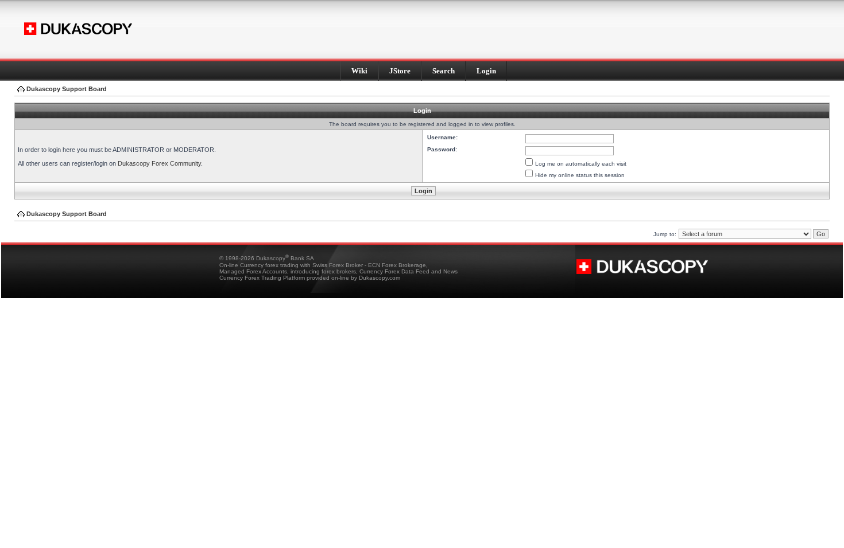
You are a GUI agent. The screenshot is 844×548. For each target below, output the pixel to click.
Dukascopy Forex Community (159, 163)
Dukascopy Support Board (66, 88)
